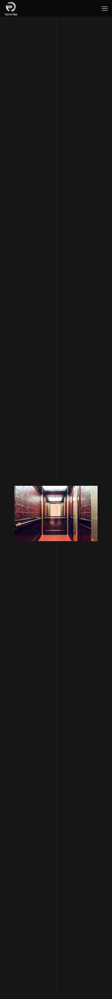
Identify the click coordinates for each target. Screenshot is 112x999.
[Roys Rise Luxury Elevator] (11, 8)
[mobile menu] (104, 8)
